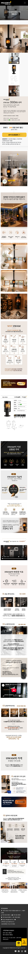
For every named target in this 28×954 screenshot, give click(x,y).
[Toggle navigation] (25, 2)
